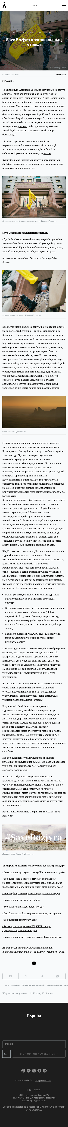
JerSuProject (15, 985)
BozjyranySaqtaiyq (39, 985)
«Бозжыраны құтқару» (15, 872)
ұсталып (22, 126)
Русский (7, 81)
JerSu (39, 33)
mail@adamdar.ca (43, 1080)
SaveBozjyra (26, 985)
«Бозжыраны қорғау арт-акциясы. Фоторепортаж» (32, 937)
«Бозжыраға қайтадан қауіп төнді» (23, 906)
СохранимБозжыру (54, 985)
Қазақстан (49, 33)
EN (33, 5)
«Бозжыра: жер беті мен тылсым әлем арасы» (29, 878)
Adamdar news (20, 33)
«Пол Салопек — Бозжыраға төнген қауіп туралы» (31, 913)
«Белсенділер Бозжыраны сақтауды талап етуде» (31, 893)
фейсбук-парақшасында (16, 164)
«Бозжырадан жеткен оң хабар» (21, 900)
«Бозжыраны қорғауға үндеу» (19, 919)
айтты (47, 153)
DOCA (32, 33)
